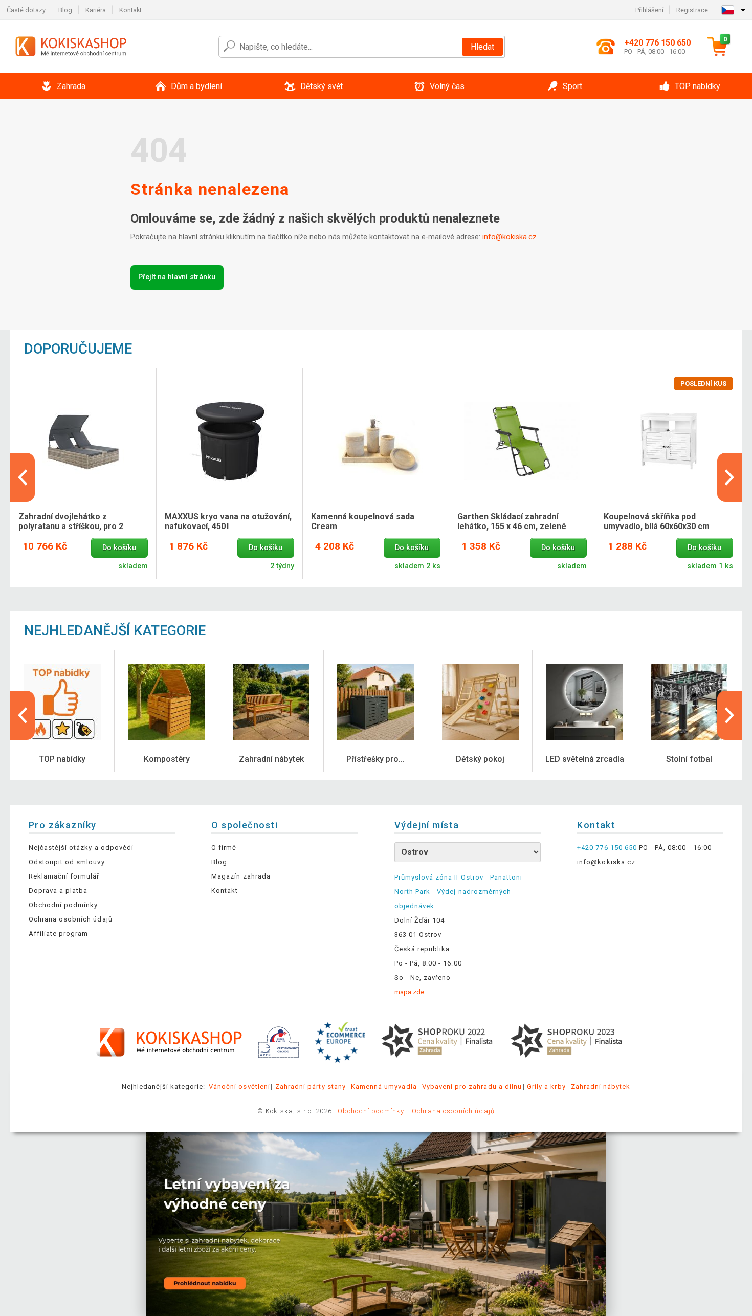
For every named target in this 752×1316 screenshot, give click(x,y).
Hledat (482, 47)
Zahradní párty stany (310, 1086)
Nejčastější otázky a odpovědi (81, 847)
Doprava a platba (58, 890)
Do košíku (119, 547)
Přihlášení (649, 10)
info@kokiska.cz (509, 237)
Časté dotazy (26, 10)
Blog (65, 10)
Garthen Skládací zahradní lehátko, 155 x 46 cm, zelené (511, 521)
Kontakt (130, 10)
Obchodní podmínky (63, 905)
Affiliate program (59, 933)
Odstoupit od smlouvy (67, 862)
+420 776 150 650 (607, 847)
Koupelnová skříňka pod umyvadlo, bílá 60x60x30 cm (657, 521)
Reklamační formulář (64, 876)
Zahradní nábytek (601, 1086)
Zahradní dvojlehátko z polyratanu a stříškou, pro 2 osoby (70, 522)
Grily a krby (546, 1086)
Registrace (692, 10)
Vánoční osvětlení (239, 1086)
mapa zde (409, 992)
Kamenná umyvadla (384, 1086)
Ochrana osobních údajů (71, 919)
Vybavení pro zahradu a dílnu (472, 1086)
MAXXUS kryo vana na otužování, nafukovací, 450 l (228, 521)
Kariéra (95, 10)
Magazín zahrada (241, 876)
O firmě (223, 847)
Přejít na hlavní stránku (176, 277)
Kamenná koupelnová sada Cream (362, 521)
